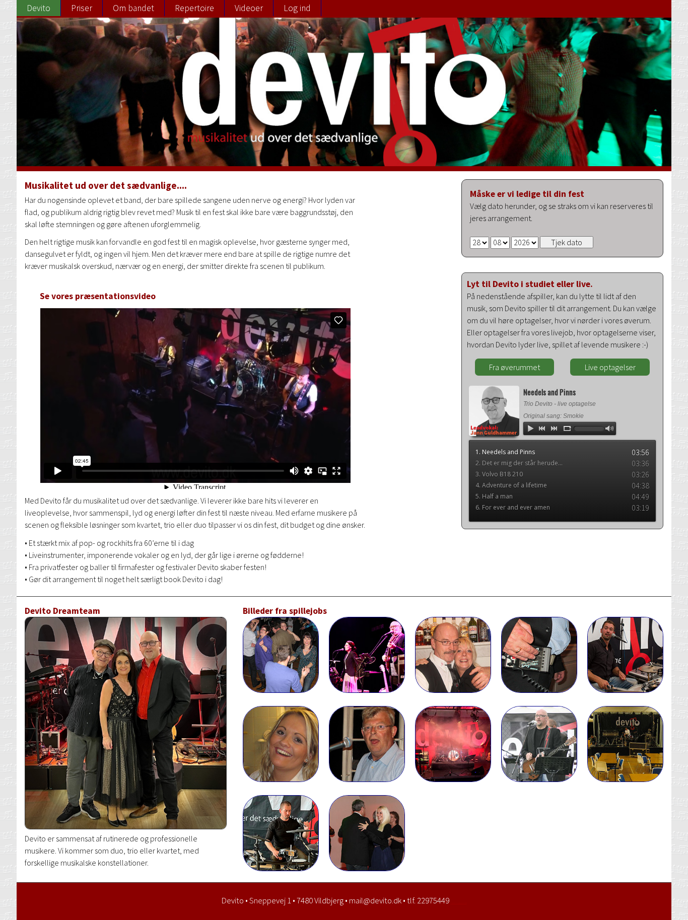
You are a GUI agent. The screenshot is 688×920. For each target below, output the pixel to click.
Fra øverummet (514, 367)
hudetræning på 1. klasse (459, 903)
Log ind (297, 8)
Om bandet (133, 8)
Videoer (249, 8)
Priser (81, 8)
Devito (38, 8)
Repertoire (194, 8)
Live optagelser (610, 367)
